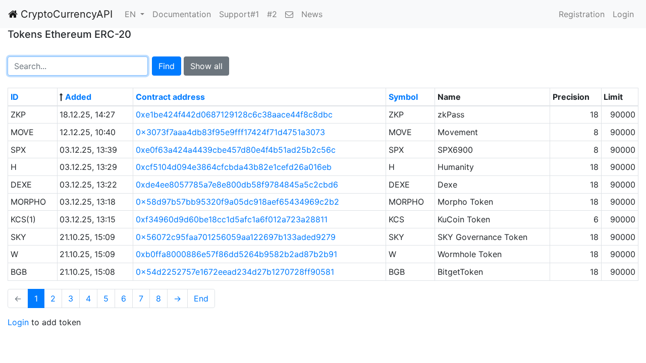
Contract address (170, 97)
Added (78, 97)
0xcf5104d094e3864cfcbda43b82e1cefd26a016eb (234, 167)
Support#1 (239, 14)
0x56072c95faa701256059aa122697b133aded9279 (236, 237)
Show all (206, 66)
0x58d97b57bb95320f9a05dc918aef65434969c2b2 (237, 202)
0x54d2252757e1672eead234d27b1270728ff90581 (235, 272)
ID (15, 97)
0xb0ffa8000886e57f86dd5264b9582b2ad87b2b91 (236, 254)
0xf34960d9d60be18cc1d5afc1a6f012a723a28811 (232, 219)
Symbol (403, 97)
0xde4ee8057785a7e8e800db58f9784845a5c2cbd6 (237, 184)
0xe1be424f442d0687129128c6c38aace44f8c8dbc (234, 114)
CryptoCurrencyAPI (65, 14)
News (311, 14)
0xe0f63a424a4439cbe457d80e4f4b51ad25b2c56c (236, 150)
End (201, 298)
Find (166, 66)
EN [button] (131, 14)
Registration (582, 14)
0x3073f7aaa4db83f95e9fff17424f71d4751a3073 (230, 132)
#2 (272, 14)
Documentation (181, 14)
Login (623, 14)
